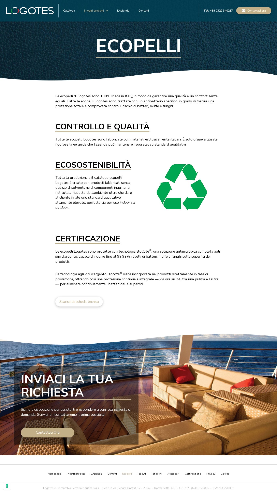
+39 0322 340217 (221, 11)
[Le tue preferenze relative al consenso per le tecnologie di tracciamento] (7, 486)
